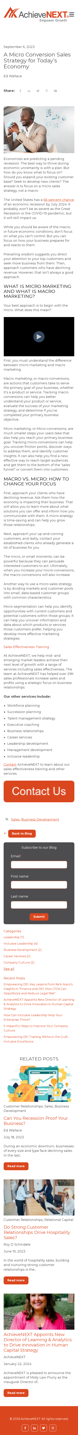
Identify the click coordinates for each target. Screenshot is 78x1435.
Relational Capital (58, 1220)
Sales (15, 820)
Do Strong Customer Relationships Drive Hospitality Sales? (37, 1232)
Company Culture (19, 962)
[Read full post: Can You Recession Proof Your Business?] (39, 1084)
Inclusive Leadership (21, 943)
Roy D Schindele (17, 1245)
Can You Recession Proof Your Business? (36, 1121)
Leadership (14, 937)
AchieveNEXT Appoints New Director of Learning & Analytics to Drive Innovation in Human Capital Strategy (39, 1004)
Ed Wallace (13, 1130)
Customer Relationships (23, 1106)
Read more (16, 1166)
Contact (10, 765)
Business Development (40, 820)
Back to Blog (22, 833)
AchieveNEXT (15, 1357)
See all (9, 969)
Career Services (17, 956)
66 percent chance (59, 200)
